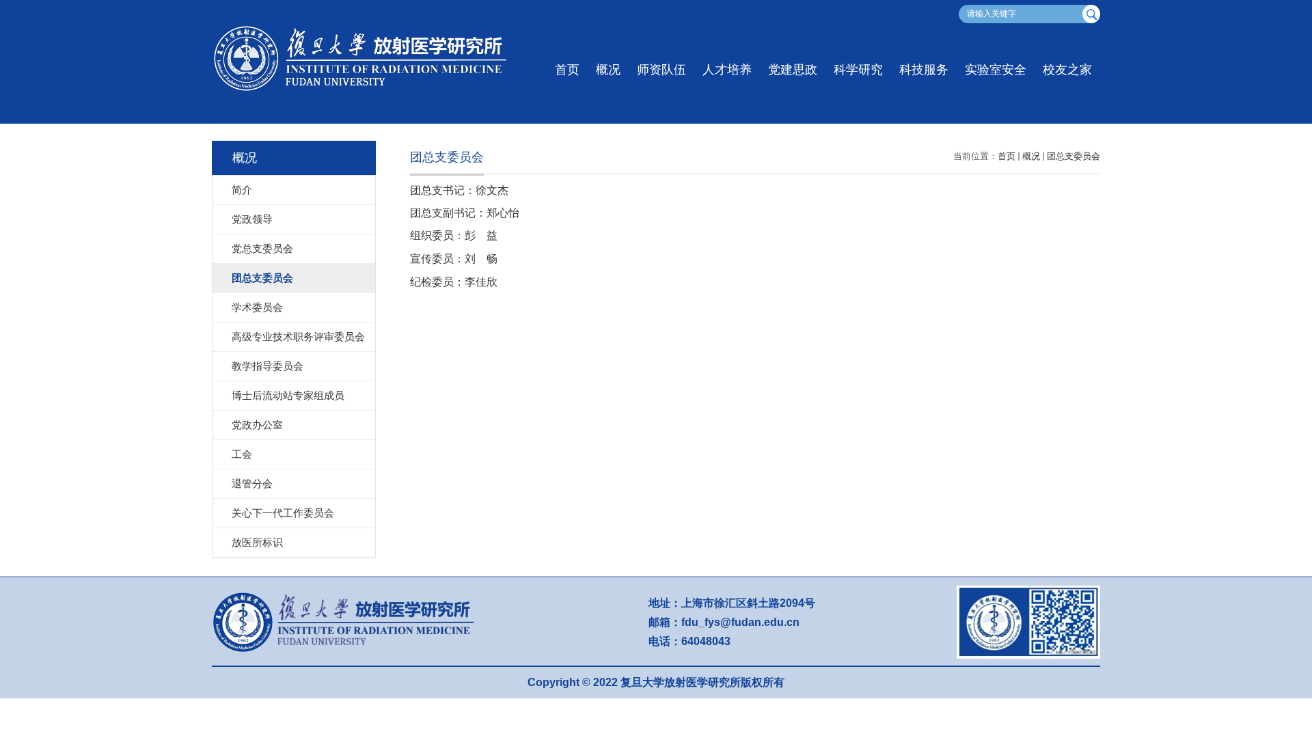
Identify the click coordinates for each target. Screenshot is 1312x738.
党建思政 (792, 70)
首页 (567, 70)
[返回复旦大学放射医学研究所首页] (365, 28)
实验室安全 (995, 70)
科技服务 (923, 70)
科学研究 (858, 70)
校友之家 (1067, 70)
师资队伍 (661, 70)
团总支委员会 (1073, 156)
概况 (608, 70)
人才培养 (727, 70)
